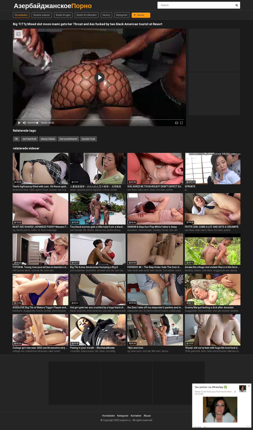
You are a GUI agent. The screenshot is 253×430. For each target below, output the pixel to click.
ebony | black (48, 139)
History (106, 15)
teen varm (143, 189)
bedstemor (237, 310)
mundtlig (110, 351)
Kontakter (136, 415)
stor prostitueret (68, 139)
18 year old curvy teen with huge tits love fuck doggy (213, 347)
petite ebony (114, 230)
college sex (19, 351)
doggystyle (29, 310)
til (39, 230)
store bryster (59, 310)
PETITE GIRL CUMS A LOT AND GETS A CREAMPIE (212, 226)
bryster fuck (88, 139)
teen (203, 351)
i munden (75, 351)
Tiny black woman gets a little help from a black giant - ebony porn (98, 226)
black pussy (87, 351)
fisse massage (49, 230)
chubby (157, 230)
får (16, 139)
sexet (57, 351)
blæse (197, 270)
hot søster (168, 270)
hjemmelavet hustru (157, 310)
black (73, 310)
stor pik (107, 310)
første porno (23, 230)
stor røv (173, 230)
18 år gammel (192, 351)
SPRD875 (190, 186)
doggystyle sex (221, 270)
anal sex (81, 310)
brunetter (91, 270)
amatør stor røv (105, 270)
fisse (152, 189)
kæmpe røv (234, 351)
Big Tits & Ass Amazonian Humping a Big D (94, 267)
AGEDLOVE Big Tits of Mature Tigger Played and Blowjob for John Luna (40, 307)
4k (41, 270)
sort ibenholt (29, 139)
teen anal (132, 270)
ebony (90, 230)
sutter (114, 189)
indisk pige (175, 310)
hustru (39, 310)
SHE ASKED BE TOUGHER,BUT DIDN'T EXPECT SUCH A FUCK (155, 186)
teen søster (156, 270)
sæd (51, 351)
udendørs (207, 270)
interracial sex (94, 310)
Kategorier (122, 15)
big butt (97, 189)
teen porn (136, 351)
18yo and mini (135, 347)
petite (169, 189)
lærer (27, 270)
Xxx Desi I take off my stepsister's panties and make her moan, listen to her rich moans (155, 307)
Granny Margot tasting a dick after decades (209, 307)
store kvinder (205, 310)
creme (106, 189)
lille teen (156, 351)
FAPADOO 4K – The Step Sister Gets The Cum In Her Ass (155, 267)
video (34, 230)
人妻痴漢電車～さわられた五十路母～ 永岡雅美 (95, 186)
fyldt (31, 189)
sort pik (147, 351)
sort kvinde (76, 230)
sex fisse (132, 189)
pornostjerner (77, 270)
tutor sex (49, 270)
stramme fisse (20, 189)
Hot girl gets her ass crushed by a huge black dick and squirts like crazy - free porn (98, 307)
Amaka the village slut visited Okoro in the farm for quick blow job (213, 267)
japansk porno (84, 189)
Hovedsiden (21, 15)
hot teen (160, 189)
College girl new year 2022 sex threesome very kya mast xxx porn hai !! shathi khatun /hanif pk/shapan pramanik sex (40, 347)
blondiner (132, 230)
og (14, 230)
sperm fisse (41, 189)
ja (186, 189)
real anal (180, 270)
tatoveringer (145, 230)
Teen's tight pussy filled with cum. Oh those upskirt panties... (40, 186)
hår (96, 351)
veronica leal (118, 310)
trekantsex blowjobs (37, 351)
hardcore (17, 310)
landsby (189, 270)
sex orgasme (65, 189)
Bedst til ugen (63, 15)
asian (73, 189)
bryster (226, 310)
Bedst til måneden (87, 15)
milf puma (18, 270)
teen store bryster (216, 351)
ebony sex (100, 230)
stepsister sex (135, 310)
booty (165, 230)
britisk (47, 310)
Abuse (147, 415)
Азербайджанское (23, 6)
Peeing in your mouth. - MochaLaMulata (92, 347)
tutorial (35, 270)
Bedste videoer (42, 15)
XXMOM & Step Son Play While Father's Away (152, 226)
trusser (53, 189)
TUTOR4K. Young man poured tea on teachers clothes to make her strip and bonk (40, 267)
